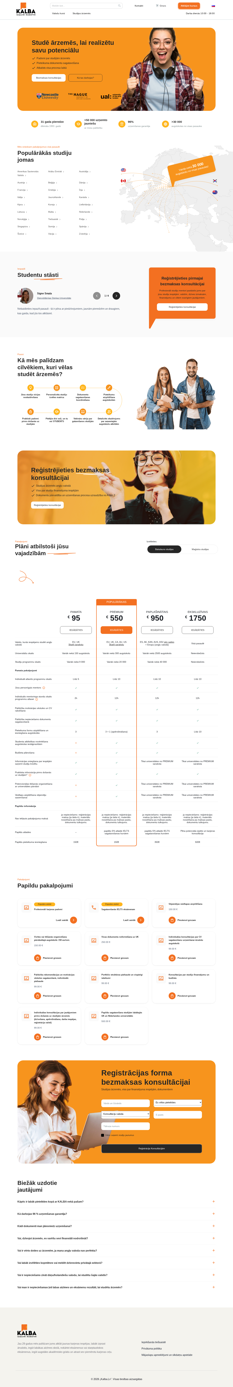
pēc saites (169, 642)
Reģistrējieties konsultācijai (182, 307)
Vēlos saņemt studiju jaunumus (119, 1135)
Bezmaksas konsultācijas (48, 77)
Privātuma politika (152, 1348)
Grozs (163, 5)
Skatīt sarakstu (75, 644)
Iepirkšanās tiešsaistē (154, 1342)
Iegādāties (76, 630)
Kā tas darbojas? (85, 77)
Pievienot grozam (187, 920)
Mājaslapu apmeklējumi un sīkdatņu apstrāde (167, 1355)
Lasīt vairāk (62, 920)
